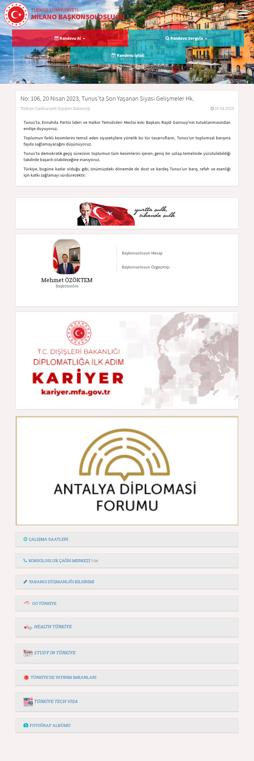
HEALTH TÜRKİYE (53, 626)
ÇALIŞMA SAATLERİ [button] (48, 539)
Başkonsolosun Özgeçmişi (145, 267)
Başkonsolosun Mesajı (142, 253)
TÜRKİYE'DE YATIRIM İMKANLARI (63, 677)
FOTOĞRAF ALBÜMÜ (50, 725)
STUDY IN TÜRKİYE (54, 652)
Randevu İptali (130, 55)
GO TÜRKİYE (44, 603)
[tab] (127, 539)
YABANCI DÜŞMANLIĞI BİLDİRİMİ (61, 581)
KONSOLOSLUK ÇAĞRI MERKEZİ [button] (63, 560)
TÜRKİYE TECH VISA (55, 701)
